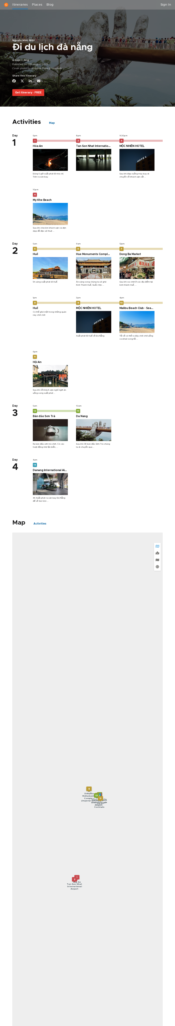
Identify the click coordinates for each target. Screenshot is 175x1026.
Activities (39, 523)
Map (52, 123)
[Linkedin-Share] (30, 81)
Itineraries (20, 4)
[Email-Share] (39, 81)
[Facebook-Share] (14, 81)
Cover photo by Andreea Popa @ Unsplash (37, 68)
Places (37, 4)
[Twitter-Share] (22, 81)
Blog (50, 4)
